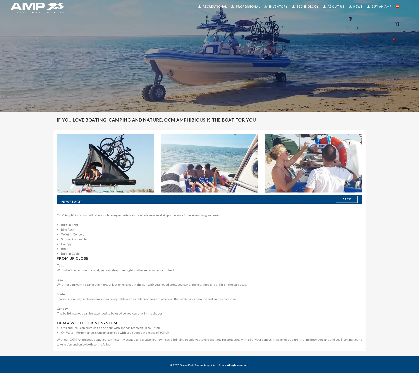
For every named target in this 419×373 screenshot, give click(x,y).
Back (347, 199)
